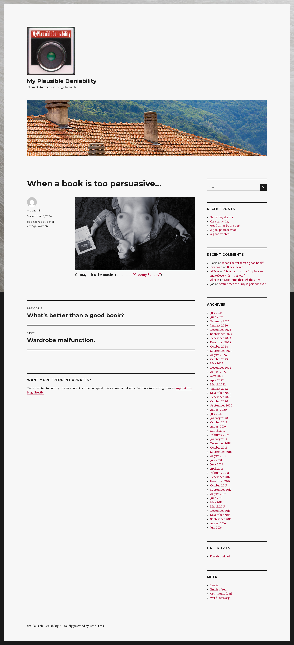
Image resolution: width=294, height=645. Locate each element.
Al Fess (214, 271)
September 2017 (220, 489)
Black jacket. (235, 267)
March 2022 (218, 384)
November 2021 (220, 393)
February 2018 (219, 473)
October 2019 (218, 422)
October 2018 (218, 447)
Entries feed (218, 589)
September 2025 (221, 334)
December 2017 (220, 477)
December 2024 (220, 338)
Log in (214, 585)
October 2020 (219, 401)
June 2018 (216, 464)
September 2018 (221, 452)
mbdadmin (34, 210)
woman (43, 225)
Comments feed (221, 593)
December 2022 (220, 367)
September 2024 (221, 351)
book (30, 221)
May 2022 (216, 376)
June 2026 (216, 317)
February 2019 (219, 435)
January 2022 (219, 388)
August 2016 (218, 523)
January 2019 (218, 439)
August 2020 (218, 409)
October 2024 (219, 346)
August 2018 (218, 456)
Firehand (216, 267)
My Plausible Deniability (62, 81)
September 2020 (221, 405)
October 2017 (218, 485)
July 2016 (216, 527)
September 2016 (220, 519)
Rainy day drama (221, 217)
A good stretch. (220, 234)
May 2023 (216, 363)
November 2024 (220, 342)
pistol (50, 221)
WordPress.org (220, 598)
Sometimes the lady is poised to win (242, 284)
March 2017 (217, 506)
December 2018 (220, 443)
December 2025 (220, 330)
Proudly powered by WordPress (83, 626)
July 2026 (216, 313)
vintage (32, 225)
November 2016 (220, 515)
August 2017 (218, 494)
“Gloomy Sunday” (147, 275)
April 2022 (217, 380)
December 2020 (220, 397)
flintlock (40, 221)
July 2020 (216, 414)
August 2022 (218, 372)
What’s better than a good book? (243, 263)
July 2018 (216, 460)
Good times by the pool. (225, 225)
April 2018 (216, 468)
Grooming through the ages (242, 280)
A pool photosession (223, 230)
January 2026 (219, 325)
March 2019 (217, 431)
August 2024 (218, 355)
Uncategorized (220, 556)
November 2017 (220, 481)
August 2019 (218, 426)
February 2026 (219, 321)
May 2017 (216, 502)
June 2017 (216, 498)
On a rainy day (219, 221)
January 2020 (219, 418)
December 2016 (220, 511)
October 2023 (219, 359)
